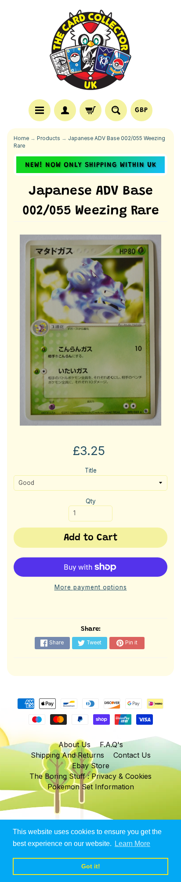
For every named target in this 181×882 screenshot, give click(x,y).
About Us (74, 744)
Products (48, 138)
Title (91, 470)
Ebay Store (90, 765)
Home (21, 138)
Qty (91, 501)
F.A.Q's (111, 744)
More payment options (90, 587)
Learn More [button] (132, 843)
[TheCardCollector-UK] (90, 51)
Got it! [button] (90, 866)
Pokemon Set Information (90, 786)
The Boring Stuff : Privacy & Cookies (90, 776)
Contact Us (132, 755)
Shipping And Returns (67, 755)
